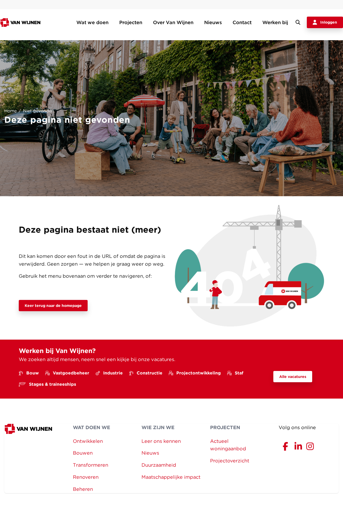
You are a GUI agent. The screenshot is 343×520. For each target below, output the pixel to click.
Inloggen (328, 22)
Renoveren (86, 477)
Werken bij (275, 22)
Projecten (130, 22)
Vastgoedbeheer (71, 373)
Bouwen (83, 453)
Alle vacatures (292, 376)
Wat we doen (92, 22)
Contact (242, 22)
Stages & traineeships (52, 384)
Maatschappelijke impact (170, 477)
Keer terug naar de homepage (53, 305)
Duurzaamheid (158, 465)
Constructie (149, 373)
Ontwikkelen (88, 441)
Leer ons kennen (161, 441)
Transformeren (90, 465)
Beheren (83, 489)
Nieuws (213, 22)
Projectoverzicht (229, 460)
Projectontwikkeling (198, 373)
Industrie (113, 373)
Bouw (32, 373)
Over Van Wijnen (173, 22)
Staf (239, 373)
